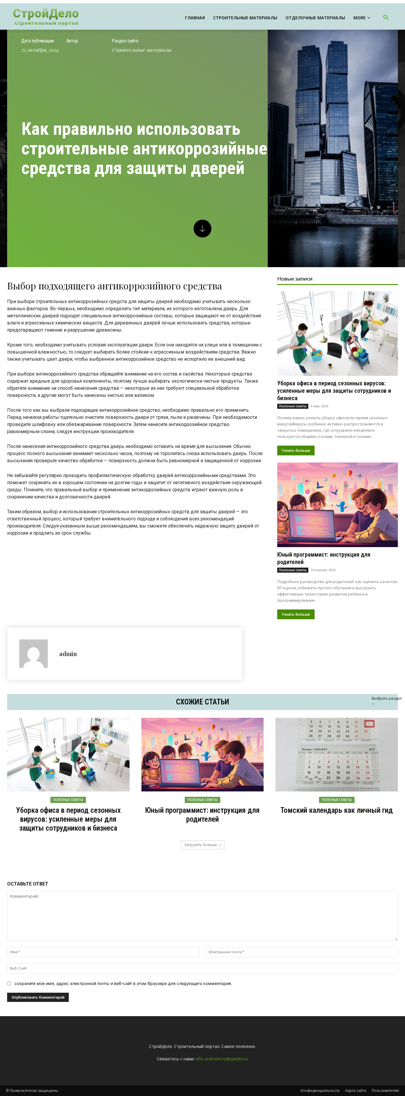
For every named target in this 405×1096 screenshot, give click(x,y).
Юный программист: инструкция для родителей (202, 814)
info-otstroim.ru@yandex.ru (222, 1059)
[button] (386, 18)
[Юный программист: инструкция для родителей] (337, 505)
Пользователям (385, 1090)
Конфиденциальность (320, 1090)
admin (68, 653)
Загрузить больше (200, 844)
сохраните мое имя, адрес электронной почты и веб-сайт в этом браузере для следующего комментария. (123, 983)
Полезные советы (293, 406)
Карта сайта (355, 1090)
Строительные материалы (141, 50)
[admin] (36, 653)
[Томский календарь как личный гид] (336, 754)
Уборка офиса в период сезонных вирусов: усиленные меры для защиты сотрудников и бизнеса (334, 391)
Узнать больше (296, 450)
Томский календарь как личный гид (336, 810)
